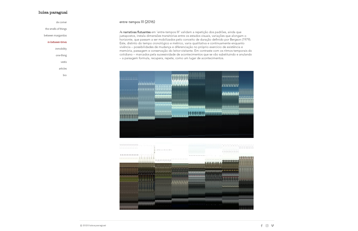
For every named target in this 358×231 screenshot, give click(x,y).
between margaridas (55, 35)
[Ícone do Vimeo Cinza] (272, 225)
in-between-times (57, 42)
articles (63, 68)
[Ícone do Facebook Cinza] (262, 225)
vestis (64, 62)
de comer (61, 22)
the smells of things (56, 29)
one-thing (61, 55)
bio (65, 75)
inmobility (61, 48)
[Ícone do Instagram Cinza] (267, 225)
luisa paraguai (53, 12)
